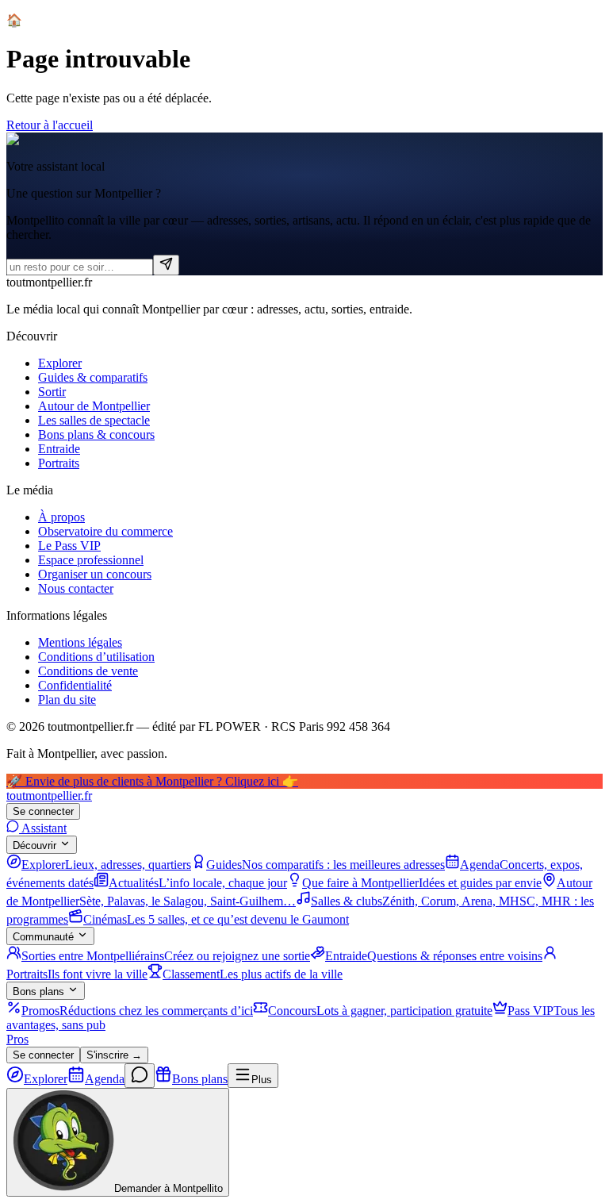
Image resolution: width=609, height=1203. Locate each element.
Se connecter (43, 811)
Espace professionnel (91, 560)
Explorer (60, 363)
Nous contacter (75, 588)
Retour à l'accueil (49, 125)
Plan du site (67, 699)
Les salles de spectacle (94, 420)
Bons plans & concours (96, 434)
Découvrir (34, 845)
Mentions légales (80, 642)
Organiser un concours (94, 574)
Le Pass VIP (69, 545)
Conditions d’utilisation (96, 656)
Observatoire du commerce (105, 531)
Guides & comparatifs (92, 377)
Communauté (43, 937)
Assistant (43, 828)
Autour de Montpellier (94, 406)
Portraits (58, 463)
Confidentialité (75, 685)
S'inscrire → (114, 1055)
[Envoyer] (166, 265)
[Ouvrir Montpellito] (139, 1075)
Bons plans (38, 991)
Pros (17, 1039)
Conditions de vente (88, 671)
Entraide (59, 448)
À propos (61, 517)
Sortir (52, 391)
